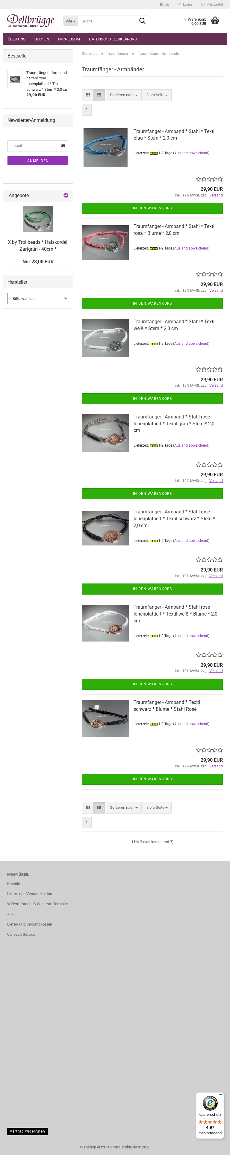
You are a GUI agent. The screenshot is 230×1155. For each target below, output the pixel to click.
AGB (11, 914)
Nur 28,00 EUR (38, 261)
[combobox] (124, 95)
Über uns (16, 39)
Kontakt (13, 884)
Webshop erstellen (96, 1147)
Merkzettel (214, 4)
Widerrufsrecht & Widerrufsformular (37, 904)
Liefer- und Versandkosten (29, 893)
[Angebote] (65, 195)
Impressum (69, 39)
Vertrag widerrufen (27, 1131)
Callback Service (21, 934)
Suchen (41, 39)
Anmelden (38, 161)
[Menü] (220, 1096)
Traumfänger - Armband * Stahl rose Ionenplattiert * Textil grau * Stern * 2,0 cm (174, 423)
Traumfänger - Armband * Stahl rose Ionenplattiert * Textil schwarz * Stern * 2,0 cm (174, 518)
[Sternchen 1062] (31, 21)
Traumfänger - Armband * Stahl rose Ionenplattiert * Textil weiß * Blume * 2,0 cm (175, 614)
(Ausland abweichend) (191, 153)
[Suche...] (142, 21)
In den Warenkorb (152, 208)
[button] (164, 4)
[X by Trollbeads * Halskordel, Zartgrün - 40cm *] (38, 219)
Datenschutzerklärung (113, 39)
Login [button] (186, 4)
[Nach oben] (214, 1146)
